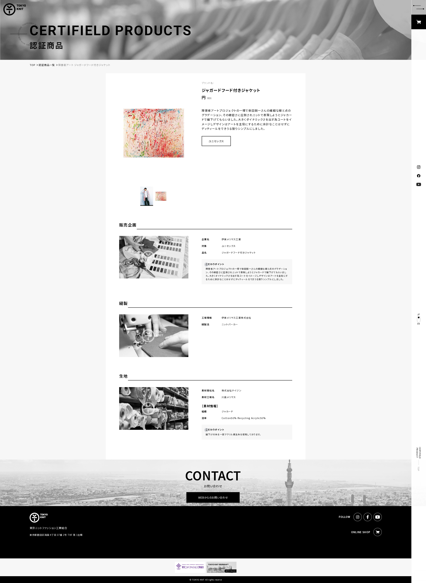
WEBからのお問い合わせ (213, 497)
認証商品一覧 (47, 65)
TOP (418, 469)
